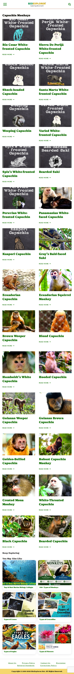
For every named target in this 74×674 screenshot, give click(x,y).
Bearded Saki (49, 172)
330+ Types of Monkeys (48, 587)
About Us (12, 663)
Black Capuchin (14, 541)
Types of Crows (10, 619)
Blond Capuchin (51, 336)
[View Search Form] (69, 4)
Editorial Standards (25, 665)
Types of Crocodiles (47, 619)
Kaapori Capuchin (16, 254)
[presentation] (18, 30)
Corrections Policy (48, 665)
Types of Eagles (10, 651)
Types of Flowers (46, 651)
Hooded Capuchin (52, 377)
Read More (8, 54)
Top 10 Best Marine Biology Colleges (18, 587)
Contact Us (45, 663)
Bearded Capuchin (53, 541)
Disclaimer (61, 663)
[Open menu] (5, 4)
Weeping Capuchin (16, 131)
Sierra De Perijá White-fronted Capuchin (51, 48)
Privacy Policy (28, 663)
